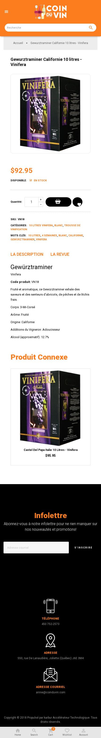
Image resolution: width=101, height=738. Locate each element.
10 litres (34, 235)
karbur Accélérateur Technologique (66, 717)
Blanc (58, 225)
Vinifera (41, 239)
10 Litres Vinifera (41, 225)
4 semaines (49, 235)
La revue (59, 254)
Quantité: (16, 201)
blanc (62, 235)
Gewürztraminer (23, 239)
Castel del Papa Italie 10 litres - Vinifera (51, 450)
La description (27, 254)
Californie (75, 235)
